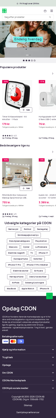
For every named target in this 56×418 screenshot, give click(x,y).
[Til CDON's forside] (4, 11)
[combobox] (28, 17)
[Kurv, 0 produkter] (45, 11)
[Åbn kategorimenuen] (51, 11)
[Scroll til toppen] (49, 296)
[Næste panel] (52, 73)
